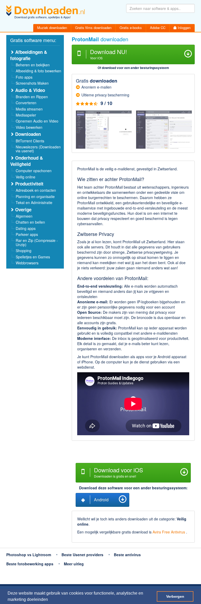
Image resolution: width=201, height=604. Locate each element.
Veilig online (25, 176)
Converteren (26, 102)
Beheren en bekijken (33, 64)
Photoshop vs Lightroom (28, 554)
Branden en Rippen (32, 96)
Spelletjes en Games (33, 256)
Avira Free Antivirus (169, 532)
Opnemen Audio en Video (37, 121)
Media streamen (29, 109)
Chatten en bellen (30, 222)
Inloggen (184, 27)
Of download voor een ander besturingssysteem (133, 67)
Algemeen (24, 216)
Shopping (23, 250)
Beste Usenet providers (82, 554)
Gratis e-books (131, 27)
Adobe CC (157, 27)
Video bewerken (29, 127)
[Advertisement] (133, 452)
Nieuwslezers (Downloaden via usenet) (38, 148)
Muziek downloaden (52, 27)
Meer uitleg (74, 563)
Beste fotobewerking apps (29, 563)
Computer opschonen (34, 170)
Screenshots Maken (32, 83)
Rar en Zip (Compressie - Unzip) (37, 242)
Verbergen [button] (175, 596)
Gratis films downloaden (93, 27)
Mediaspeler (26, 115)
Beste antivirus (127, 554)
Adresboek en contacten (36, 190)
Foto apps (24, 77)
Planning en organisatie (35, 196)
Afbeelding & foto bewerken (38, 70)
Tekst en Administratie (34, 202)
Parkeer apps (27, 234)
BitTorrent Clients (30, 140)
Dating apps (26, 228)
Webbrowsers (27, 262)
